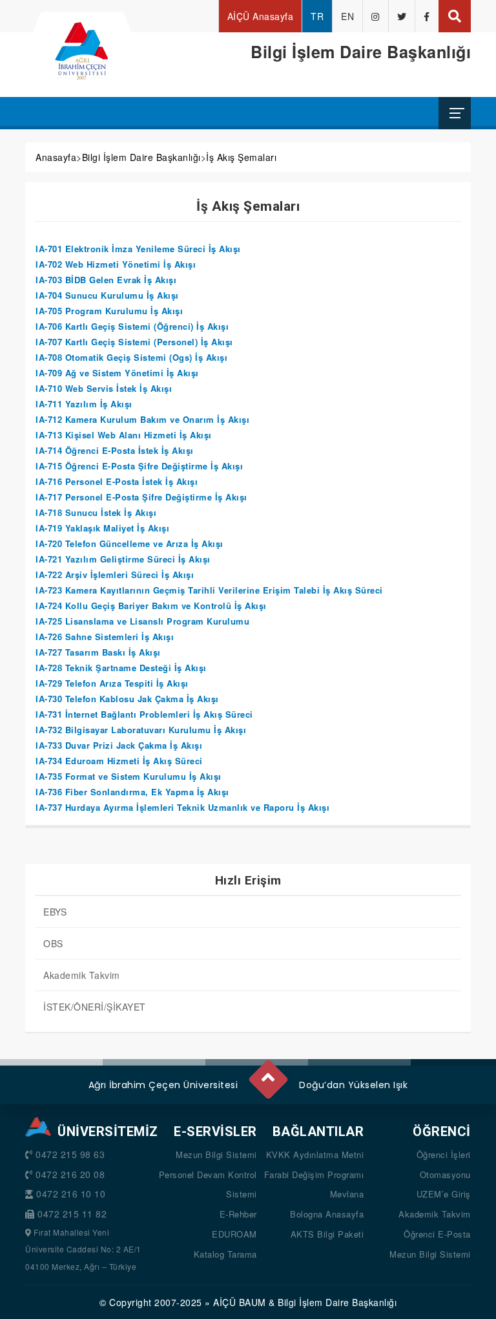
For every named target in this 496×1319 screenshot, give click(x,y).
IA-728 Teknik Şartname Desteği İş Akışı (121, 667)
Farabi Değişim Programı (314, 1174)
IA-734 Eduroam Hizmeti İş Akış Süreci (119, 761)
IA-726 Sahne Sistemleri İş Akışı (105, 636)
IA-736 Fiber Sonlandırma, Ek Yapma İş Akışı (132, 792)
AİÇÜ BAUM (239, 1302)
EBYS (55, 911)
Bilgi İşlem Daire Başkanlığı (141, 157)
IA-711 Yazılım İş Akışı (84, 404)
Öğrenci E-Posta (437, 1234)
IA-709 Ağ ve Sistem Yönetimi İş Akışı (117, 373)
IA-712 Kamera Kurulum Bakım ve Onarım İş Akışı (142, 419)
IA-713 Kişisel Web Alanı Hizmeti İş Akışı (124, 435)
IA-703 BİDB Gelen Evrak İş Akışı (106, 279)
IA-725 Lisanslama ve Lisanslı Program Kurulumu (142, 621)
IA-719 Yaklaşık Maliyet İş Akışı (102, 528)
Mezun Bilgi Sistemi (216, 1154)
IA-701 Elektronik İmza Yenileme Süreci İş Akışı (138, 248)
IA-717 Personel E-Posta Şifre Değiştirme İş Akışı (141, 497)
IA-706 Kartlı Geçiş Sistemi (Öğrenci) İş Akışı (132, 326)
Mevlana (347, 1194)
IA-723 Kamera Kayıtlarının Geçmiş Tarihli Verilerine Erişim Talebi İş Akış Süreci (209, 590)
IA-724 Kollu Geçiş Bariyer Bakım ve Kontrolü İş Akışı (151, 605)
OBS (53, 943)
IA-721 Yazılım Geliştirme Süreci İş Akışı (123, 559)
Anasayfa (56, 157)
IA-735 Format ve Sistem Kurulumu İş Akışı (129, 776)
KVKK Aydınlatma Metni (315, 1154)
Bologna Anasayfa (327, 1214)
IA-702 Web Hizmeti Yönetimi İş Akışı (116, 264)
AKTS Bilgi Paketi (327, 1234)
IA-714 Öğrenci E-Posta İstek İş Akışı (115, 450)
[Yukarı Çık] (267, 1073)
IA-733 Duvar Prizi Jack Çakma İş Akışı (119, 745)
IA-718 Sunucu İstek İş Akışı (96, 512)
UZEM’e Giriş (444, 1194)
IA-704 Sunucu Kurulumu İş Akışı (107, 295)
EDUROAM (234, 1234)
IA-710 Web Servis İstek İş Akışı (104, 388)
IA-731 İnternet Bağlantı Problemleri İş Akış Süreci (144, 714)
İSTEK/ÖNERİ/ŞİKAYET (94, 1006)
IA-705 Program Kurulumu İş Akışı (109, 311)
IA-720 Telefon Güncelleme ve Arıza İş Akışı (129, 543)
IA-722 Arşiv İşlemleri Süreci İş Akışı (115, 574)
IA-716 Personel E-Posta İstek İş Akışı (117, 481)
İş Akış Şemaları (241, 157)
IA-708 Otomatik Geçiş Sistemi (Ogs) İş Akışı (131, 357)
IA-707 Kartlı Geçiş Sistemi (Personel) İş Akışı (134, 342)
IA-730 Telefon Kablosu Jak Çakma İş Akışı (127, 698)
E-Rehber (238, 1214)
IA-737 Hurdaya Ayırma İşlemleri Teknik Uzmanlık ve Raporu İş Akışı (182, 807)
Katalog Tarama (225, 1254)
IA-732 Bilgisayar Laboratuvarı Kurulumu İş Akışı (141, 730)
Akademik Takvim (81, 975)
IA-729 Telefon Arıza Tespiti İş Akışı (112, 683)
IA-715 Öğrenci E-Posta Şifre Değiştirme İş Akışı (139, 466)
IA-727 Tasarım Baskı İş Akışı (98, 652)
